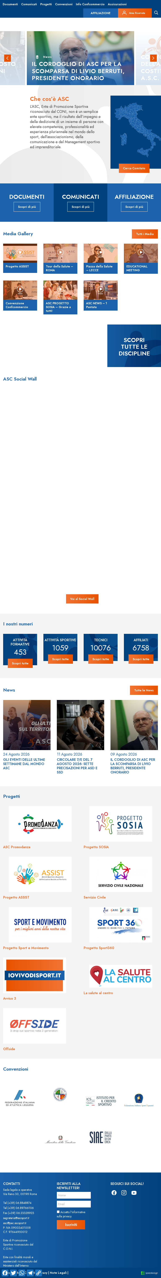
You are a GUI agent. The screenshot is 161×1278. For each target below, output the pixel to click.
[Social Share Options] (20, 449)
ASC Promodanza (16, 847)
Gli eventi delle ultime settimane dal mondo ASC (24, 764)
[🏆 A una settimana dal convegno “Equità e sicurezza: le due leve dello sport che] (112, 421)
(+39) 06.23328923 (21, 1213)
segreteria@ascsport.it (16, 1218)
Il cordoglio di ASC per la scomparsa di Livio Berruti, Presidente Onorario (132, 766)
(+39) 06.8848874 (19, 1203)
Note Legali (58, 1273)
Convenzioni (64, 4)
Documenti (10, 4)
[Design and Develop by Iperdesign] (149, 1273)
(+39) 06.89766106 (21, 1208)
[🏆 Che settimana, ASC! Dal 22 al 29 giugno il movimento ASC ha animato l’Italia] (112, 485)
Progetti (46, 4)
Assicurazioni (117, 4)
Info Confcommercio (90, 4)
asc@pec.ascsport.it (14, 1223)
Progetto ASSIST (16, 897)
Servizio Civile (95, 897)
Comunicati (29, 4)
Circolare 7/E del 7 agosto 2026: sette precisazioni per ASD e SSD (77, 766)
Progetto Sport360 (99, 947)
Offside (9, 1049)
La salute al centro (98, 993)
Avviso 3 (9, 998)
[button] (7, 58)
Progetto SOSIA (96, 847)
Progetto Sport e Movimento (26, 947)
